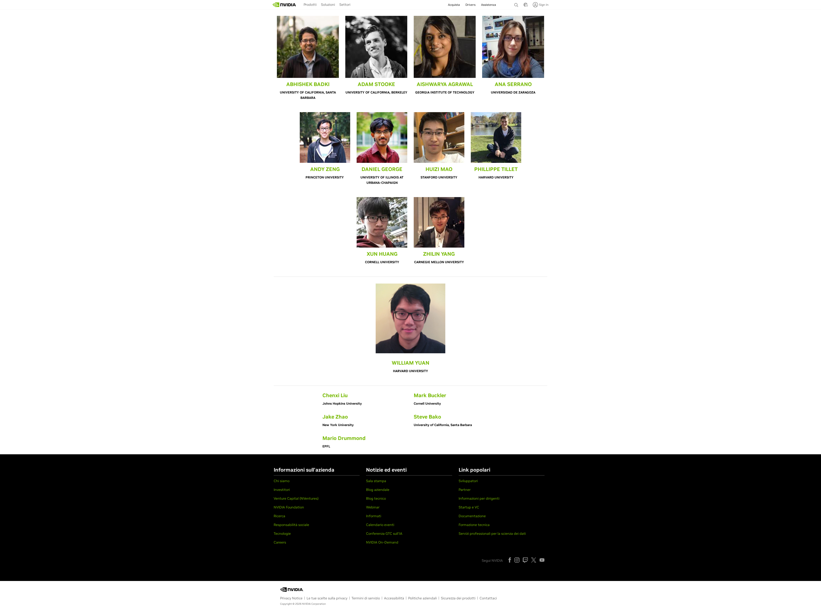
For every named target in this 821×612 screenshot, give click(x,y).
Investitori (282, 489)
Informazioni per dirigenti (479, 498)
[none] (517, 3)
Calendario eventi (380, 525)
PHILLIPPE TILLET (496, 169)
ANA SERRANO (513, 84)
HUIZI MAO (438, 169)
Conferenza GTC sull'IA (384, 533)
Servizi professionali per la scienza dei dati (492, 533)
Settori (344, 4)
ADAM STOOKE (376, 84)
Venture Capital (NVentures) (296, 498)
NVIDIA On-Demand (382, 542)
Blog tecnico (376, 498)
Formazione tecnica (474, 525)
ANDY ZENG (325, 169)
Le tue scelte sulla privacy (327, 598)
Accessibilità (394, 598)
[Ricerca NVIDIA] (517, 4)
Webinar (372, 507)
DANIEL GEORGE (382, 169)
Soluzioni (328, 4)
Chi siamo (281, 481)
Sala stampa (376, 481)
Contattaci (488, 598)
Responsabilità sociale (291, 525)
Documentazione (472, 516)
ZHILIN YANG (439, 254)
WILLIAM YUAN (410, 362)
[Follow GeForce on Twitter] (533, 560)
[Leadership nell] (284, 4)
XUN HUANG (382, 254)
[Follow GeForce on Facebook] (509, 560)
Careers (280, 542)
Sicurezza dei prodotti (458, 598)
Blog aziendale (377, 489)
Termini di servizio (365, 598)
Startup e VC (469, 507)
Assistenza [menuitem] (488, 5)
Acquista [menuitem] (454, 5)
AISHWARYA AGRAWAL (445, 84)
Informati (373, 516)
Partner (465, 489)
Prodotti (310, 4)
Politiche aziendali (422, 598)
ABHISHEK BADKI (307, 84)
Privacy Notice (291, 598)
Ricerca (279, 516)
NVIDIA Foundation (289, 507)
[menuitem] (310, 4)
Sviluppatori (468, 481)
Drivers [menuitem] (470, 5)
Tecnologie (282, 533)
